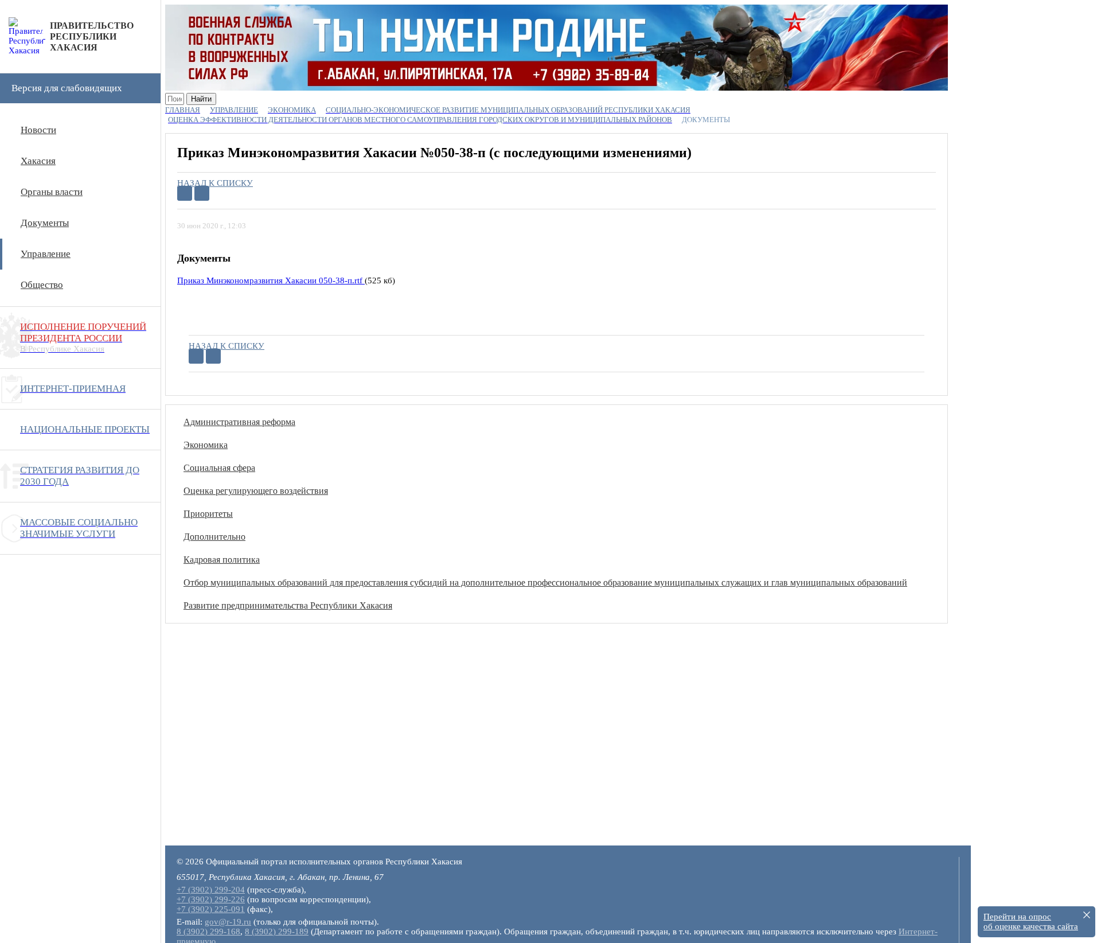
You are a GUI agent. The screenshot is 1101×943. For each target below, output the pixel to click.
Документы (45, 222)
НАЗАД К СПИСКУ (215, 183)
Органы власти (52, 191)
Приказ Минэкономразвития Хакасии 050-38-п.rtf (271, 280)
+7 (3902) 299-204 (211, 889)
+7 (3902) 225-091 (211, 909)
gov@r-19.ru (228, 921)
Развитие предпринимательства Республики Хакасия (288, 605)
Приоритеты (208, 514)
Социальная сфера (219, 468)
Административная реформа (239, 422)
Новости (38, 129)
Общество (42, 284)
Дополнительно (214, 536)
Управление (46, 253)
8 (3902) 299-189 (277, 931)
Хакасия (38, 160)
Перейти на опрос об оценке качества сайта (1030, 921)
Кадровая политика (222, 559)
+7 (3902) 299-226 (211, 899)
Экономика (206, 445)
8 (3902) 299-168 (208, 931)
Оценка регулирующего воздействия (256, 491)
